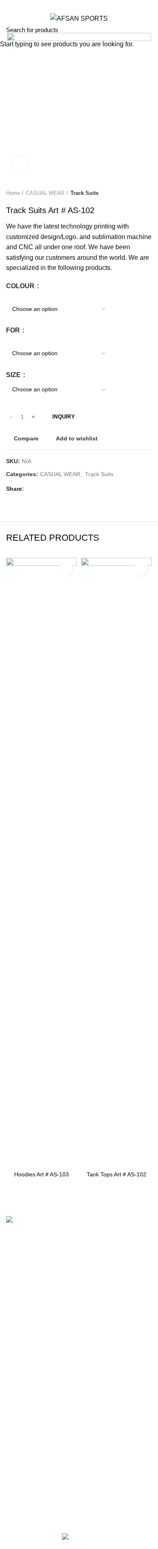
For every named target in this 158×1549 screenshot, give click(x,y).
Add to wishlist (66, 569)
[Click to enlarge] (20, 165)
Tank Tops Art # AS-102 (116, 1174)
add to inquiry (41, 1158)
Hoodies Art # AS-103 (41, 1174)
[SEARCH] (147, 29)
